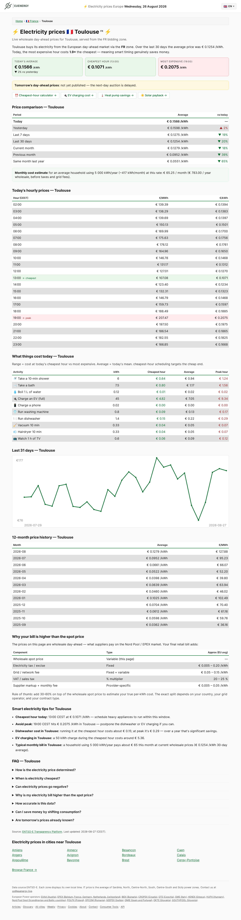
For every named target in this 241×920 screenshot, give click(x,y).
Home (19, 21)
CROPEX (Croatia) (147, 896)
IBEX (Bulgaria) (129, 896)
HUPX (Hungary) (215, 896)
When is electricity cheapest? (37, 778)
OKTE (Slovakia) (162, 900)
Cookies (72, 906)
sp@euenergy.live (22, 891)
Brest (125, 860)
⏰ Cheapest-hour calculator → (35, 95)
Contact (93, 906)
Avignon (73, 855)
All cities (40, 906)
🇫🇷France (32, 21)
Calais (181, 855)
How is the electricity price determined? (45, 770)
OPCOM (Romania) (95, 900)
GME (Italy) (181, 896)
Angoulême (20, 860)
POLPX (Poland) (75, 900)
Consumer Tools (109, 906)
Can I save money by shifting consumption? (48, 812)
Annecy (72, 850)
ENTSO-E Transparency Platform (42, 831)
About (82, 906)
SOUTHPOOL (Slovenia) (185, 900)
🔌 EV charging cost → (79, 95)
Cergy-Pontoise (188, 860)
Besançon (129, 850)
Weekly (51, 906)
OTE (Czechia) (166, 896)
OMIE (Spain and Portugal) (138, 900)
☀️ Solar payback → (154, 95)
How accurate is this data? (35, 803)
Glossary (28, 906)
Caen (180, 850)
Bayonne (73, 860)
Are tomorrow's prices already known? (44, 820)
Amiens (17, 850)
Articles (16, 906)
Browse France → (24, 870)
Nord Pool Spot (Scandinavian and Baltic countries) (39, 900)
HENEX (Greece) (196, 896)
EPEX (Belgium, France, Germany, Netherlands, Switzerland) (88, 896)
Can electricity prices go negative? (41, 787)
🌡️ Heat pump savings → (117, 95)
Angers (17, 855)
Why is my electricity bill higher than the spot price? (54, 795)
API (122, 906)
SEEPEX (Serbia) (115, 900)
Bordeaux (129, 855)
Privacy (61, 906)
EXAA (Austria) (48, 896)
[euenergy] (17, 5)
